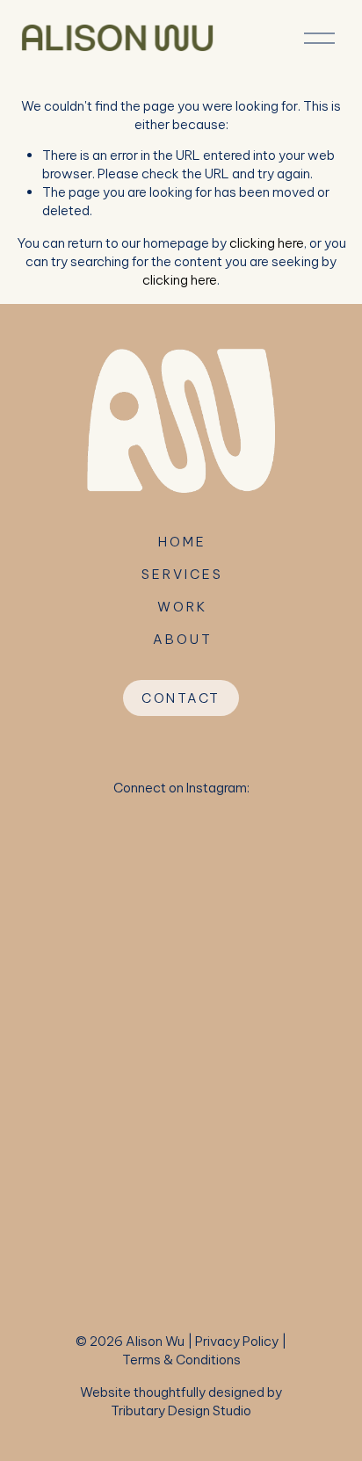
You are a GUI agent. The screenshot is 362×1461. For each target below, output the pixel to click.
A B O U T (181, 639)
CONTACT (181, 698)
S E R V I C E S (181, 574)
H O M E (181, 541)
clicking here (266, 243)
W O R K (181, 606)
